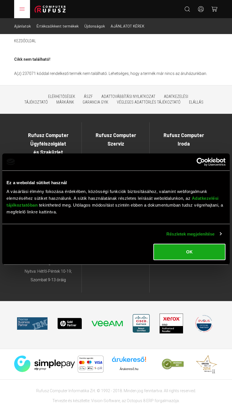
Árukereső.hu (129, 369)
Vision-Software (105, 400)
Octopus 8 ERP (140, 400)
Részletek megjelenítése (190, 233)
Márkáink (65, 102)
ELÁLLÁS (196, 102)
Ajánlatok (22, 26)
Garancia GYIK (95, 102)
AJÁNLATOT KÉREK (127, 26)
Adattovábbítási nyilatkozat (128, 96)
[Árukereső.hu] (129, 361)
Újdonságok (94, 26)
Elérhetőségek (61, 96)
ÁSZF (88, 96)
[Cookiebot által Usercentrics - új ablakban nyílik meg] (200, 161)
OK (189, 251)
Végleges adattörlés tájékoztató (149, 102)
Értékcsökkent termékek (57, 26)
